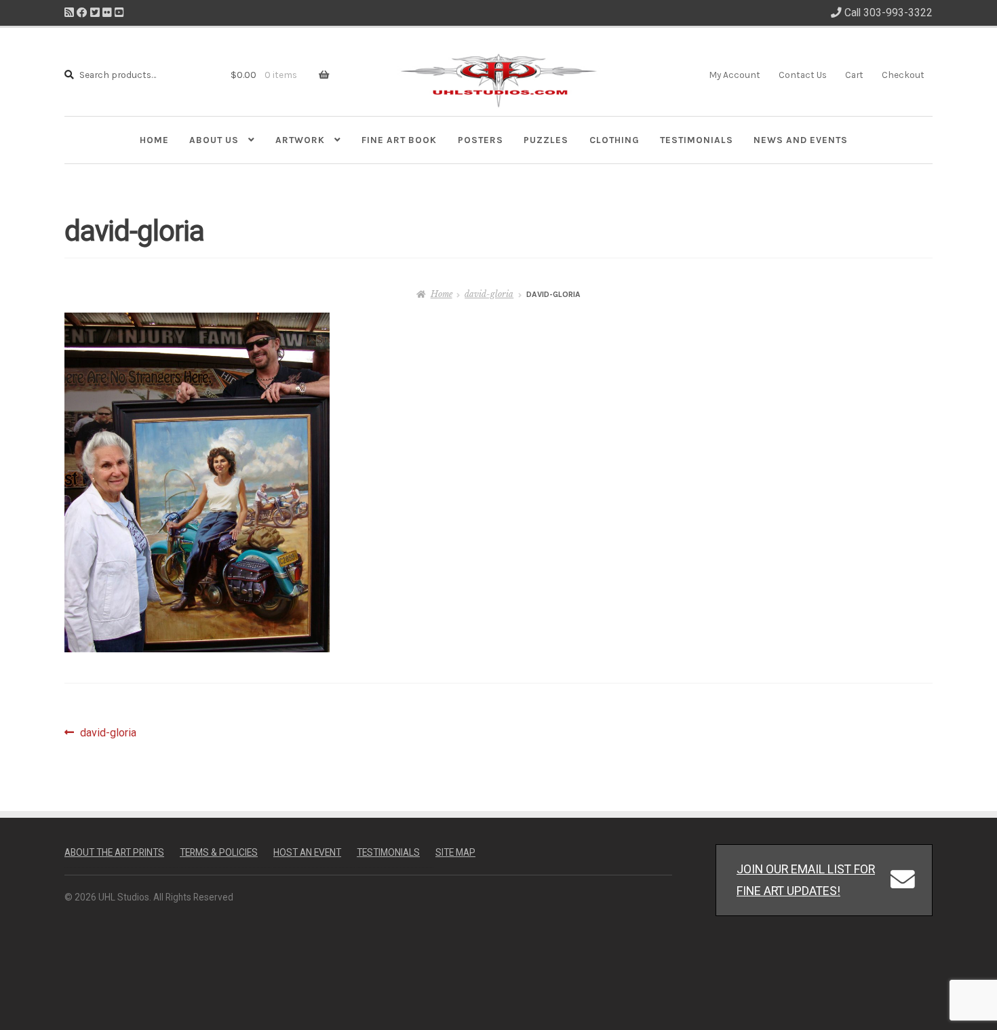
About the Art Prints (114, 852)
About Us (214, 139)
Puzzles (546, 139)
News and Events (801, 139)
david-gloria (489, 294)
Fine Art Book (399, 139)
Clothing (614, 139)
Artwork (300, 139)
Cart (854, 74)
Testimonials (696, 139)
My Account (734, 74)
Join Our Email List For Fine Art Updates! (806, 880)
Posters (480, 139)
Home (154, 139)
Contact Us (803, 74)
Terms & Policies (219, 852)
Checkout (903, 74)
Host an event (307, 852)
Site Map (455, 852)
